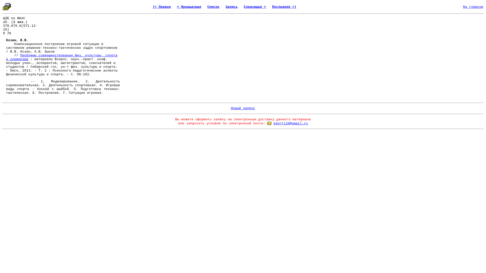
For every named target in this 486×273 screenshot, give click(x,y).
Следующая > (255, 7)
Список (213, 7)
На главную (473, 7)
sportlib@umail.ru (290, 123)
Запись (232, 7)
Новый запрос (243, 108)
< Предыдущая (189, 7)
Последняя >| (284, 7)
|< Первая (162, 7)
